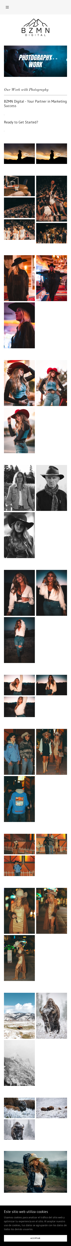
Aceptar (35, 1238)
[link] (35, 27)
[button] (7, 7)
